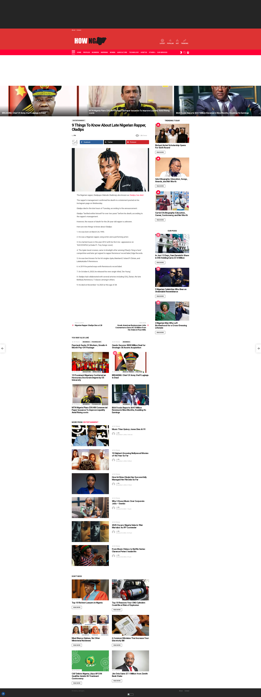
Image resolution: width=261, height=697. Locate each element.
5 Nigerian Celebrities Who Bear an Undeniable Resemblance (170, 290)
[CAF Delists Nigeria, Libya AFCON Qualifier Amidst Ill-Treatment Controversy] (90, 660)
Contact (79, 30)
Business (95, 52)
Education (87, 372)
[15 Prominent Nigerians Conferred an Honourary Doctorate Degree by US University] (90, 362)
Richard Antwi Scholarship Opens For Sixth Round (170, 146)
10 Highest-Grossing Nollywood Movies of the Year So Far (130, 454)
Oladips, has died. (136, 195)
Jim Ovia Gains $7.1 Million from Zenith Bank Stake (130, 674)
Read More (76, 607)
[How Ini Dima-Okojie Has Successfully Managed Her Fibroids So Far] (90, 483)
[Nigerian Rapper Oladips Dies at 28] (2, 348)
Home (79, 52)
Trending (184, 43)
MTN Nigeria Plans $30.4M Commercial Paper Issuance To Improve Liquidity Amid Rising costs (89, 410)
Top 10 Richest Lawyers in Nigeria (87, 602)
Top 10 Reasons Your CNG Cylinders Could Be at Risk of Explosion (128, 603)
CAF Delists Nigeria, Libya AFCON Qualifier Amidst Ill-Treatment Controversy (87, 676)
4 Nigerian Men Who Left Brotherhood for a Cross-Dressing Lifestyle (171, 325)
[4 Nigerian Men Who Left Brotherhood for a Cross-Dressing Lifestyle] (172, 311)
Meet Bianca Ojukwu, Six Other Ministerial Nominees (86, 639)
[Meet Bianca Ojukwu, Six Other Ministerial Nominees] (90, 625)
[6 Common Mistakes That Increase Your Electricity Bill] (130, 625)
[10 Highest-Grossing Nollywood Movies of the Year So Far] (90, 459)
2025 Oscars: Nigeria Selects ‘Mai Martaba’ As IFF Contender (127, 526)
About (73, 30)
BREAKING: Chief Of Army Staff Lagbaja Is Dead (130, 376)
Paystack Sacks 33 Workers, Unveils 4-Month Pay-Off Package (89, 346)
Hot (177, 43)
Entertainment (90, 422)
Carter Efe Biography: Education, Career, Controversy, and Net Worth (171, 214)
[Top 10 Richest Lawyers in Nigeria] (90, 589)
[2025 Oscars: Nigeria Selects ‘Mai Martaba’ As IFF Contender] (90, 531)
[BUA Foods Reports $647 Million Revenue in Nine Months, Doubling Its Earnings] (217, 101)
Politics (139, 372)
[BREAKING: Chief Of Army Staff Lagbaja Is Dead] (43, 101)
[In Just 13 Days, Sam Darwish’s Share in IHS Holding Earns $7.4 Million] (172, 243)
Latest (162, 43)
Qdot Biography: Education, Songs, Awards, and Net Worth (171, 180)
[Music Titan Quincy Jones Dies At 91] (90, 435)
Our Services (162, 52)
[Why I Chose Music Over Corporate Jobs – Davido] (90, 507)
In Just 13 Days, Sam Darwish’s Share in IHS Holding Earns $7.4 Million (172, 256)
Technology (134, 52)
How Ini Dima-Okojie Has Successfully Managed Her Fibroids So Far (129, 478)
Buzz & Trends (128, 372)
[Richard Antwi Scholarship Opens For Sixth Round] (172, 133)
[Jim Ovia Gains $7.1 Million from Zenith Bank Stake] (130, 660)
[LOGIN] (188, 52)
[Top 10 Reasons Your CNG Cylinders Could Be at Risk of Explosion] (130, 589)
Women (112, 52)
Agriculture (122, 52)
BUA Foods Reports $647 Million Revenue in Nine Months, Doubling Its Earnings (129, 410)
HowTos (144, 52)
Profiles (86, 52)
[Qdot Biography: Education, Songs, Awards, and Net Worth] (172, 167)
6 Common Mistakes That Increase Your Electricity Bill (130, 639)
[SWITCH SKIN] (181, 52)
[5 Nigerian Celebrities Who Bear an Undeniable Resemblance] (172, 277)
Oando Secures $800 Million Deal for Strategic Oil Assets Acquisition (128, 346)
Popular (170, 43)
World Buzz (97, 372)
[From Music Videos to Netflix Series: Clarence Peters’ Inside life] (90, 555)
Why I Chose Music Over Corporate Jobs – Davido (128, 502)
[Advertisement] (130, 14)
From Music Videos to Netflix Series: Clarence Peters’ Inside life (128, 550)
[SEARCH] (184, 52)
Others (152, 52)
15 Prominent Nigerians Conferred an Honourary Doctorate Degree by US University (89, 377)
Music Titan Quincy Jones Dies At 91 (129, 429)
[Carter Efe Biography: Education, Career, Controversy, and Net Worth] (172, 200)
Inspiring (104, 52)
